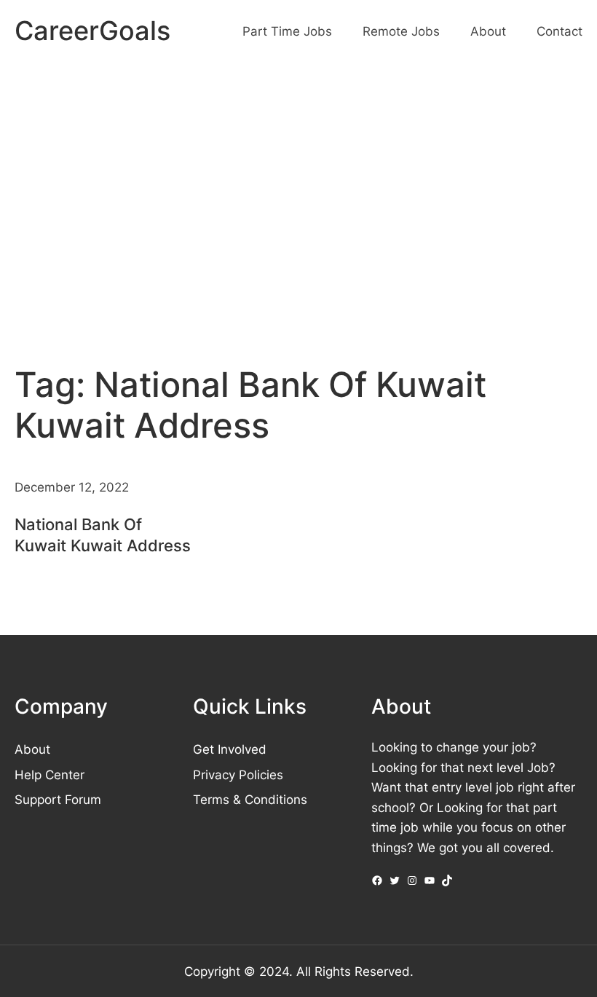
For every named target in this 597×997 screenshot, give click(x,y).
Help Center (49, 774)
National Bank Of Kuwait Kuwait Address (103, 534)
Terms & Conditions (250, 799)
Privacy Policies (238, 774)
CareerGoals (92, 31)
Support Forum (58, 799)
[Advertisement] (298, 185)
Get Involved (229, 749)
